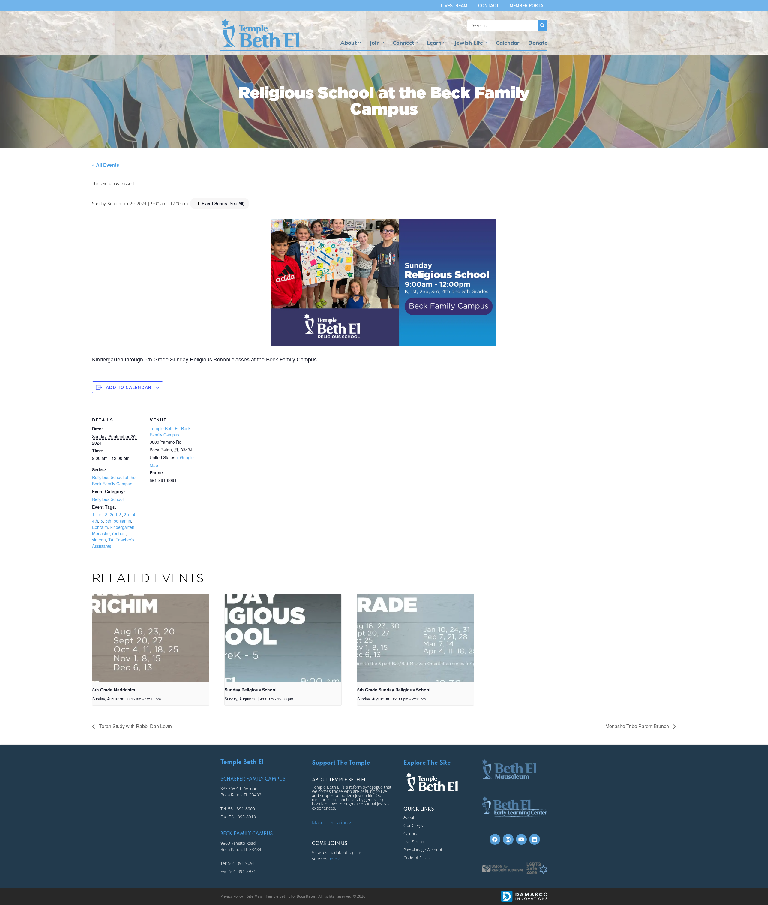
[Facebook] (495, 839)
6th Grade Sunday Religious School (393, 690)
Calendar (507, 42)
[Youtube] (521, 839)
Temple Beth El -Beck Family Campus (170, 431)
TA (110, 540)
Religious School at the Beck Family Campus (114, 480)
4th (95, 521)
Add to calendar (129, 387)
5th (108, 521)
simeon (99, 540)
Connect (403, 42)
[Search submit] (542, 25)
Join (375, 42)
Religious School (108, 499)
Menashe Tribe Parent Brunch (637, 726)
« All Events (105, 164)
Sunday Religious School (251, 690)
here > (334, 859)
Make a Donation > (332, 822)
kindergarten (122, 527)
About (348, 42)
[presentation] (150, 638)
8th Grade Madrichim (113, 690)
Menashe (101, 533)
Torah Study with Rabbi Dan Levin (135, 726)
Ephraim (100, 527)
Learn (434, 42)
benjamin (122, 521)
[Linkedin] (534, 839)
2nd (113, 514)
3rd (127, 514)
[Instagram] (508, 839)
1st (100, 514)
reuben (119, 533)
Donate (538, 42)
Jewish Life (468, 42)
